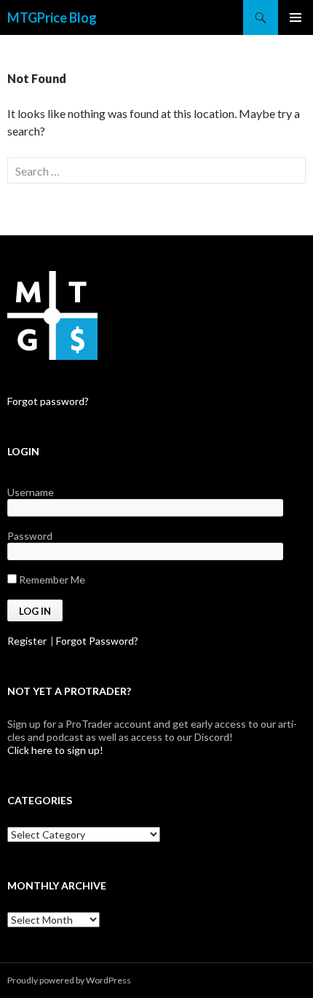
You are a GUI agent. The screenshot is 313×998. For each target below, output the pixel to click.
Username (30, 492)
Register (27, 640)
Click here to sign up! (55, 750)
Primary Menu (295, 17)
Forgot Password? (97, 640)
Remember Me (51, 579)
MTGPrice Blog (52, 17)
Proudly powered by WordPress (69, 980)
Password (29, 536)
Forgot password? (48, 401)
